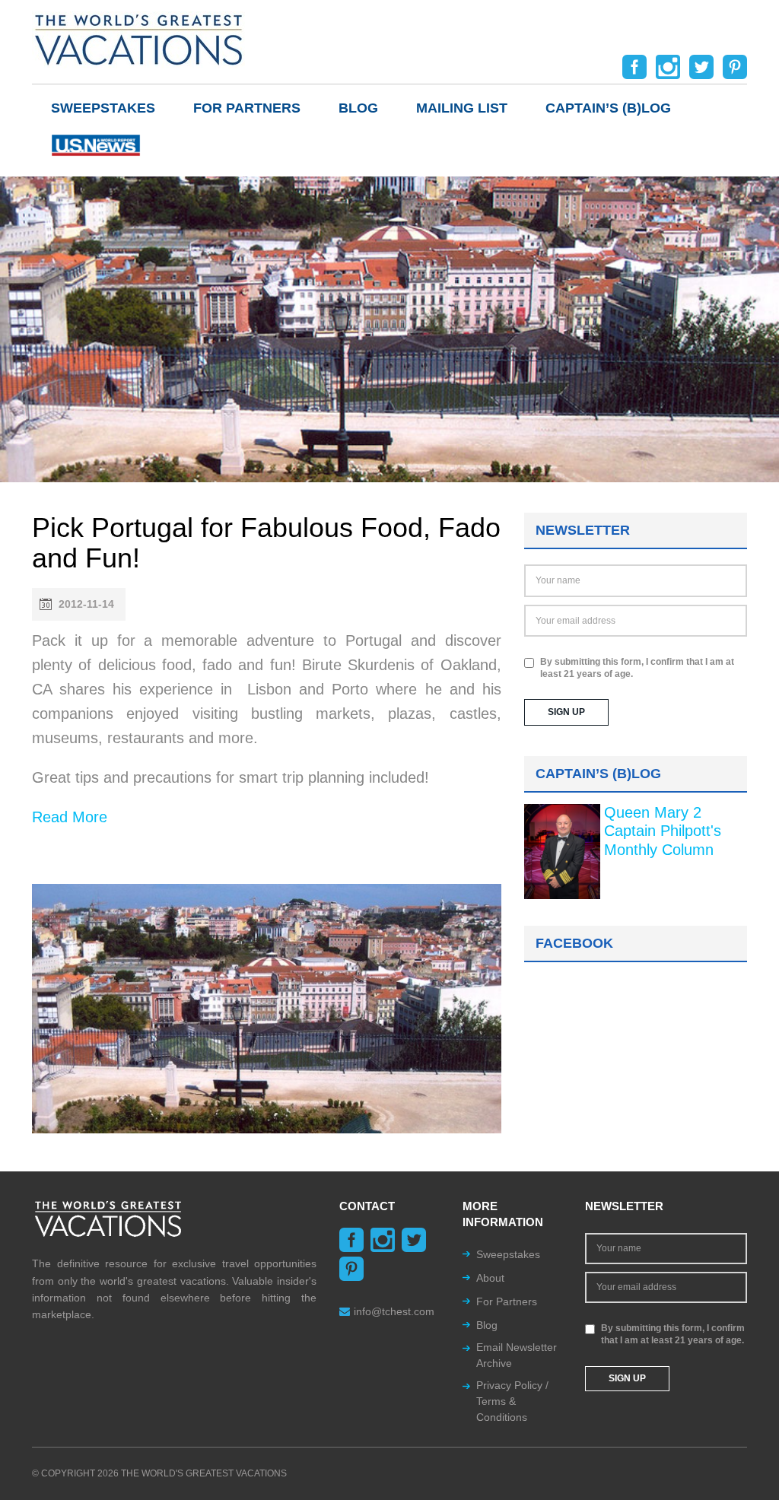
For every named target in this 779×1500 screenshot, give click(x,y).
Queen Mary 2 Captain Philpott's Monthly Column (662, 831)
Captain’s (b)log (608, 108)
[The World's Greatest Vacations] (138, 38)
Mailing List (461, 108)
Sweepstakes (103, 108)
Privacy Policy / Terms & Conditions (512, 1401)
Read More (69, 817)
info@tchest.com (394, 1311)
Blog (358, 108)
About (490, 1278)
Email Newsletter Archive (516, 1355)
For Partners (246, 108)
